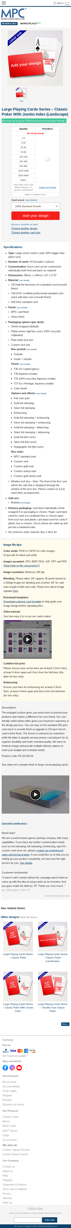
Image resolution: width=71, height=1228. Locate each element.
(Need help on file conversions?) (21, 565)
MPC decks (10, 1130)
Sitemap (7, 1198)
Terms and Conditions (15, 1189)
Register (7, 1095)
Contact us (9, 1166)
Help (5, 1175)
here (15, 590)
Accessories (10, 1139)
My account (9, 1081)
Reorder (7, 1099)
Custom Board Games (15, 1154)
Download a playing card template (22, 601)
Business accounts (13, 1104)
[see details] (31, 200)
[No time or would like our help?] (24, 224)
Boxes (6, 1121)
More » (65, 1024)
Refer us (7, 1202)
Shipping (7, 1180)
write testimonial (52, 896)
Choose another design (24, 228)
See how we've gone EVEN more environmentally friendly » (34, 120)
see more (65, 896)
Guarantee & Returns (15, 1184)
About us (8, 1171)
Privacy (7, 1193)
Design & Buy (9, 23)
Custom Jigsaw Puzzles (16, 1149)
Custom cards (11, 1116)
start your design (35, 216)
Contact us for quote (47, 187)
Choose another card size (25, 232)
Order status (10, 1090)
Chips (6, 1135)
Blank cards (9, 1125)
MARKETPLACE (30, 23)
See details (26, 862)
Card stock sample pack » (14, 823)
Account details (11, 1086)
